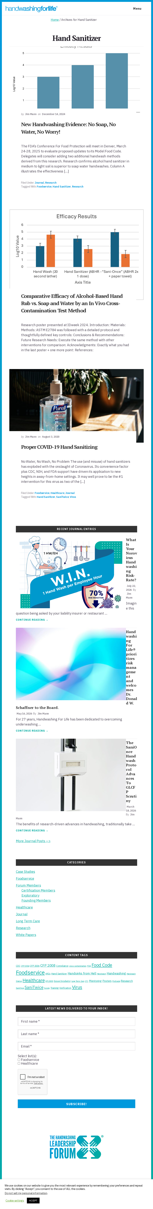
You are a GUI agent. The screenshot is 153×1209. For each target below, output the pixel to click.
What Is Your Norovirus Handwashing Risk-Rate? (131, 559)
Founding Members (36, 900)
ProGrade (116, 981)
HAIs (48, 973)
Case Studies (25, 871)
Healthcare (57, 493)
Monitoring (95, 981)
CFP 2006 (34, 965)
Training (55, 988)
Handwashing (116, 973)
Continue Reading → (32, 620)
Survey (47, 988)
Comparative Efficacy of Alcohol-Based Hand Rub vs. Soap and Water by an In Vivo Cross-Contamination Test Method (71, 303)
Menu (137, 8)
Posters (107, 981)
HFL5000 (49, 981)
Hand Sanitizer (62, 186)
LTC (86, 981)
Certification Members (38, 890)
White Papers (26, 935)
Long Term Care (28, 921)
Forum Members (28, 885)
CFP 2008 (47, 965)
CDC (18, 965)
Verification (65, 987)
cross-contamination (77, 966)
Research (51, 182)
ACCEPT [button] (33, 1200)
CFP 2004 (25, 966)
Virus (73, 497)
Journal (39, 182)
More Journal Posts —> (33, 841)
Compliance (62, 965)
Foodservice (44, 186)
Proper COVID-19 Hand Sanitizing (59, 446)
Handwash (101, 973)
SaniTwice (62, 497)
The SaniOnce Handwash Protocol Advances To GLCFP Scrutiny (131, 771)
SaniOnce (20, 988)
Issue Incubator (62, 981)
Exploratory (30, 895)
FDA (89, 966)
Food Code (102, 965)
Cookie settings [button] (15, 1200)
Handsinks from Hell (82, 973)
